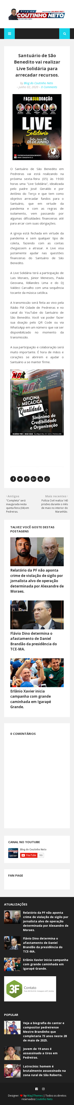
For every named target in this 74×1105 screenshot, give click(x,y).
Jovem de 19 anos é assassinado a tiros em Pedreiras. (40, 1053)
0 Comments (49, 87)
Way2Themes (35, 1095)
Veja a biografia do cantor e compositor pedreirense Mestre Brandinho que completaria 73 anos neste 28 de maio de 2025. (45, 1031)
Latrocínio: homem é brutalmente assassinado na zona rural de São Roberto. (44, 1070)
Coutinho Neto (44, 1099)
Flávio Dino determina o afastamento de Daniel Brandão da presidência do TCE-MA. (42, 944)
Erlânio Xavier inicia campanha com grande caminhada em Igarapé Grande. (45, 964)
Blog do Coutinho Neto (38, 83)
